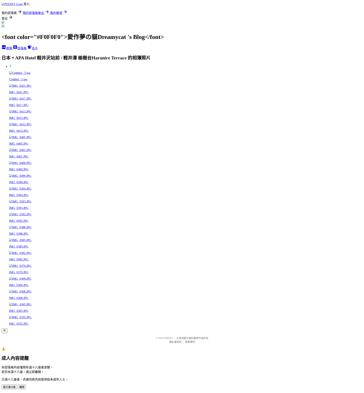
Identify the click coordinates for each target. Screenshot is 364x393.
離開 (21, 387)
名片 (35, 48)
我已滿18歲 (9, 387)
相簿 (9, 48)
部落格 (22, 48)
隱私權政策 (175, 341)
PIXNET (168, 338)
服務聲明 (190, 341)
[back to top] (5, 331)
